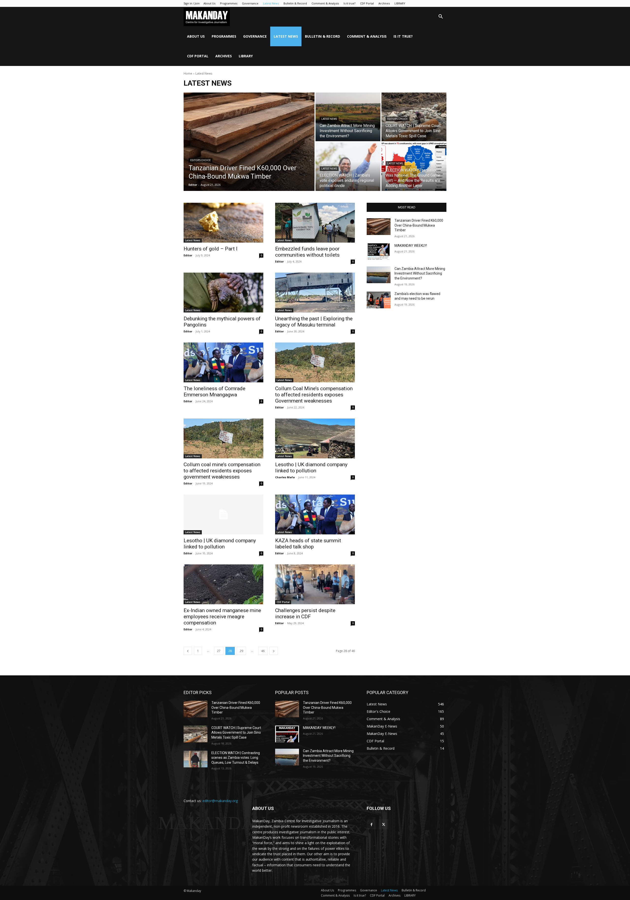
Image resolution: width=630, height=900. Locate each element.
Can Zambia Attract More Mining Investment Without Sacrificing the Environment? (419, 273)
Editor (188, 255)
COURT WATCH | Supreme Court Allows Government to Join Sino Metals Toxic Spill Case (236, 732)
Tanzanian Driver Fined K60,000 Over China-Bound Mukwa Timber (418, 225)
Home (188, 73)
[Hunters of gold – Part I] (223, 223)
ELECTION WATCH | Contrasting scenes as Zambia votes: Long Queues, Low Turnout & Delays (235, 757)
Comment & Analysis (325, 3)
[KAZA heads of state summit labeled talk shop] (315, 514)
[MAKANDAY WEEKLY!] (379, 251)
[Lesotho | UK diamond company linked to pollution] (315, 438)
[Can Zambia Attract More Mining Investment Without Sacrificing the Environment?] (347, 117)
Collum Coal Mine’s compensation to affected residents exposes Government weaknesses (314, 395)
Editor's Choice (200, 160)
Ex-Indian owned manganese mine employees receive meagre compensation (222, 616)
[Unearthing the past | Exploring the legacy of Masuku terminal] (315, 292)
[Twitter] (383, 824)
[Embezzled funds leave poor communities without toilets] (315, 223)
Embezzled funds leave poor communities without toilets (307, 252)
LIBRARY (399, 3)
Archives (384, 3)
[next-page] (273, 651)
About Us (209, 3)
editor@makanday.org (220, 800)
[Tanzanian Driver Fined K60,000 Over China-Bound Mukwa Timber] (249, 142)
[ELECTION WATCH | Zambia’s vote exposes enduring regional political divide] (347, 166)
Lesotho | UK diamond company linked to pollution (311, 468)
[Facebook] (371, 824)
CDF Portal (367, 3)
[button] (440, 17)
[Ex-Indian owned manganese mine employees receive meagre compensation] (223, 584)
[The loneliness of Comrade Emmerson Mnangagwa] (223, 362)
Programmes (228, 3)
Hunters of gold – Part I (210, 249)
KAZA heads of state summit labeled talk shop (308, 544)
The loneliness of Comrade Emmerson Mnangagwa (214, 392)
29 (241, 651)
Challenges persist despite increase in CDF (305, 613)
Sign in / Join (192, 3)
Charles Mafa (285, 477)
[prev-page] (188, 651)
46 (263, 651)
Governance (250, 3)
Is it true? (349, 3)
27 (218, 651)
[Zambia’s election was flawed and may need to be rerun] (379, 300)
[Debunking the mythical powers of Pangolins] (223, 292)
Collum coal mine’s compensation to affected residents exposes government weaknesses (222, 471)
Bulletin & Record (295, 3)
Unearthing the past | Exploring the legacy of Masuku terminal (314, 322)
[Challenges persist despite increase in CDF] (315, 584)
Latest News (271, 3)
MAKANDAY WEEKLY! (410, 246)
